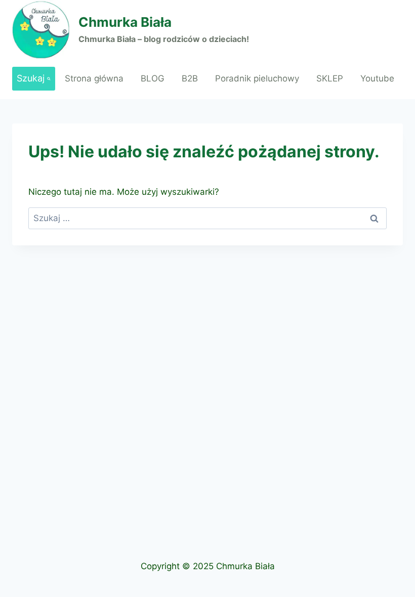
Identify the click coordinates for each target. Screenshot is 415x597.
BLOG (152, 78)
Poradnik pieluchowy (257, 78)
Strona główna (94, 78)
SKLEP (329, 78)
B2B (190, 78)
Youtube (377, 78)
